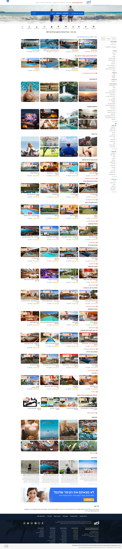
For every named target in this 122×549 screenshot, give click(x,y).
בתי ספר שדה (52, 542)
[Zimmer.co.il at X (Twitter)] (28, 522)
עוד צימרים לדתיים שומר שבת (91, 199)
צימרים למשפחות (56, 2)
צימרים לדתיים (52, 534)
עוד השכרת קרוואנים (92, 242)
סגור (6, 546)
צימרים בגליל (75, 539)
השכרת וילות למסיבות (40, 532)
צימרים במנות (64, 542)
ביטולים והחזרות (73, 516)
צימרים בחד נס (64, 531)
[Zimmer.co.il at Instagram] (39, 522)
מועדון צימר (96, 540)
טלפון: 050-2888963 (94, 531)
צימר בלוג (49, 516)
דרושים (97, 541)
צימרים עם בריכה (52, 543)
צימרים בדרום (75, 532)
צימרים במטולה (64, 535)
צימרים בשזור (64, 532)
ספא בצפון (42, 534)
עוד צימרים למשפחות (92, 327)
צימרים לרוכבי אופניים (51, 540)
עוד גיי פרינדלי (93, 391)
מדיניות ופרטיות (83, 516)
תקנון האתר (65, 516)
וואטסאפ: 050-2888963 (93, 532)
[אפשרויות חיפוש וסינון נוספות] (45, 19)
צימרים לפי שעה (52, 538)
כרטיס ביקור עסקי (41, 516)
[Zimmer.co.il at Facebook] (42, 522)
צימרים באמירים (64, 530)
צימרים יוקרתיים (52, 532)
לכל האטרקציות (93, 453)
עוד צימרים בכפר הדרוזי (92, 370)
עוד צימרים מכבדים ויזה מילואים (90, 178)
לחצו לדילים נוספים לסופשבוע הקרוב (89, 73)
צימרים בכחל (64, 534)
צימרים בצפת (64, 538)
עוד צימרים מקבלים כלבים (91, 221)
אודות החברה (95, 539)
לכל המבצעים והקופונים (91, 412)
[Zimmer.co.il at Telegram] (31, 522)
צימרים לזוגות (62, 2)
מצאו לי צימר (42, 2)
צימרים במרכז (75, 531)
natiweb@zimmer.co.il (93, 536)
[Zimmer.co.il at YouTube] (35, 522)
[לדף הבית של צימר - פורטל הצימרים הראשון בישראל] (96, 523)
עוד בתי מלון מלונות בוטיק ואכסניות (90, 349)
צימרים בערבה (75, 535)
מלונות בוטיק (41, 535)
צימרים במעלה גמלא (63, 543)
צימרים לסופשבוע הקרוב (77, 2)
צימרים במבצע (52, 530)
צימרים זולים (53, 531)
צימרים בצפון (68, 2)
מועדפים (37, 2)
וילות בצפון (42, 531)
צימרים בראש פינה (63, 539)
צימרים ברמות (64, 540)
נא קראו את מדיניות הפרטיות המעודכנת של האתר (88, 547)
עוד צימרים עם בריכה (92, 263)
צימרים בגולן (76, 538)
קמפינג (54, 539)
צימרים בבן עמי (64, 536)
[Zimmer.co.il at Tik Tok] (24, 522)
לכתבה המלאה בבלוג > (35, 484)
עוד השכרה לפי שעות (92, 285)
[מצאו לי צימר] (59, 494)
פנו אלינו (87, 511)
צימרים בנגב (76, 534)
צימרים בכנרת (75, 536)
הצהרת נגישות (57, 516)
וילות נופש (42, 530)
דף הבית (96, 537)
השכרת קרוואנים (49, 2)
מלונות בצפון (41, 536)
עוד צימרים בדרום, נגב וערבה (91, 306)
